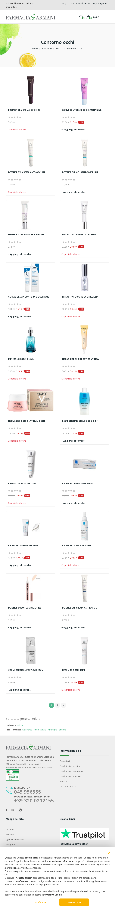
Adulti (20, 725)
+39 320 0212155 (34, 800)
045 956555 (27, 791)
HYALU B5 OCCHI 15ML (73, 670)
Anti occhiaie (40, 729)
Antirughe (52, 729)
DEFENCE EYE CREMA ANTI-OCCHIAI (26, 172)
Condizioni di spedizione (71, 771)
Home (35, 48)
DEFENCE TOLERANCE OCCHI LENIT (26, 234)
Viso (58, 48)
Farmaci (10, 834)
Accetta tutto (74, 902)
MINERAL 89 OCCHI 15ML (21, 359)
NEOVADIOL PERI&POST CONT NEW (80, 359)
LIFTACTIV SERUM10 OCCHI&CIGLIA (80, 296)
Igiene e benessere (15, 839)
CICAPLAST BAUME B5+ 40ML (23, 545)
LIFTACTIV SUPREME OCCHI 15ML (79, 234)
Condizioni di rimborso (70, 776)
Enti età (62, 729)
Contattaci (65, 761)
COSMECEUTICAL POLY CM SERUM (25, 670)
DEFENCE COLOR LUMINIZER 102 (24, 607)
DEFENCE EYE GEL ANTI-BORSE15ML (80, 172)
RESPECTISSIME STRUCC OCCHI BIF (79, 421)
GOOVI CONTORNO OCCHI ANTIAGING (82, 110)
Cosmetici (47, 48)
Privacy (63, 781)
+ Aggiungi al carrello (73, 129)
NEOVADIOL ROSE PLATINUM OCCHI (26, 421)
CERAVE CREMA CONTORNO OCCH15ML (28, 296)
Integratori (11, 844)
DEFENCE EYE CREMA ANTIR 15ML (79, 607)
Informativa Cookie (52, 894)
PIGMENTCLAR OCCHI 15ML (22, 483)
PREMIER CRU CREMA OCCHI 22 (24, 110)
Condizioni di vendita (70, 766)
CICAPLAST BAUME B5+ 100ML (78, 483)
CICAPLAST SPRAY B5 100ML (76, 545)
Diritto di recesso (68, 786)
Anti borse (27, 729)
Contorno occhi (72, 48)
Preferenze (40, 902)
